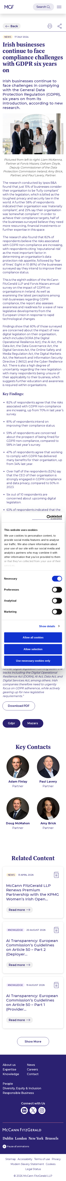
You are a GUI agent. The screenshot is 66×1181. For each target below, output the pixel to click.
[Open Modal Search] (43, 6)
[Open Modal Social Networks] (59, 26)
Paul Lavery (48, 781)
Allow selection (33, 648)
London (21, 1138)
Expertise (9, 1069)
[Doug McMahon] (18, 809)
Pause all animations (18, 1146)
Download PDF (19, 706)
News (31, 1065)
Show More (33, 1041)
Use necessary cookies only (33, 660)
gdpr (11, 723)
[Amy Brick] (48, 809)
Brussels (51, 1138)
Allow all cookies (33, 637)
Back (14, 26)
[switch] (57, 590)
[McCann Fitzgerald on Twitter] (33, 1110)
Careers (32, 1069)
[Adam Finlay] (18, 767)
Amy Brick (48, 823)
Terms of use (42, 1159)
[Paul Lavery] (48, 767)
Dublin (8, 1138)
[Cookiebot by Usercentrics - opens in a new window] (47, 517)
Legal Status (33, 1169)
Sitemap (10, 1159)
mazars (32, 723)
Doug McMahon (18, 823)
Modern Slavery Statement (27, 1164)
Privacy (56, 1159)
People (8, 1083)
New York (36, 1138)
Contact (33, 1074)
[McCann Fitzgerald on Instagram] (41, 1110)
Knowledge (11, 1074)
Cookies (50, 1164)
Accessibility (25, 1159)
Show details (47, 626)
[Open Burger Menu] (59, 6)
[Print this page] (49, 26)
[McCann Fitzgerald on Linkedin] (24, 1110)
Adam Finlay (17, 781)
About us (9, 1065)
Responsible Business (18, 1093)
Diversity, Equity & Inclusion (22, 1088)
